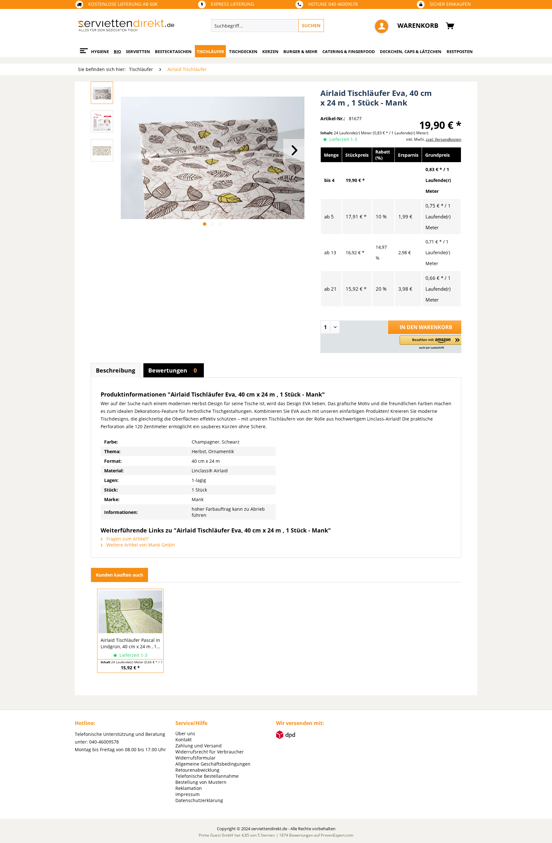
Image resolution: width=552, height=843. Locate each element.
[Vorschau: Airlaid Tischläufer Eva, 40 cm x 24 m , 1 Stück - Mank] (102, 93)
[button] (432, 342)
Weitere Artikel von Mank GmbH (140, 545)
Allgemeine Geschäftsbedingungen (212, 764)
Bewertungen (172, 370)
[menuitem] (297, 25)
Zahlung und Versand (198, 746)
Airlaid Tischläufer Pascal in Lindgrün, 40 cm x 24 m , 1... (130, 643)
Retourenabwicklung (197, 770)
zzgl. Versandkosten (443, 139)
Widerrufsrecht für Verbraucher (209, 752)
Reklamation (188, 788)
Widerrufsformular (195, 758)
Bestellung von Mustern (200, 782)
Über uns (185, 733)
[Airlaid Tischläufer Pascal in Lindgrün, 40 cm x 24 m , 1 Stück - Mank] (130, 611)
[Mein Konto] (381, 26)
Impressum (187, 794)
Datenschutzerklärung (199, 800)
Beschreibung (115, 370)
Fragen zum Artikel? (127, 539)
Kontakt (183, 740)
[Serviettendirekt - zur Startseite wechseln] (126, 27)
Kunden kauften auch (119, 575)
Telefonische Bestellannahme (207, 776)
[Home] (83, 48)
